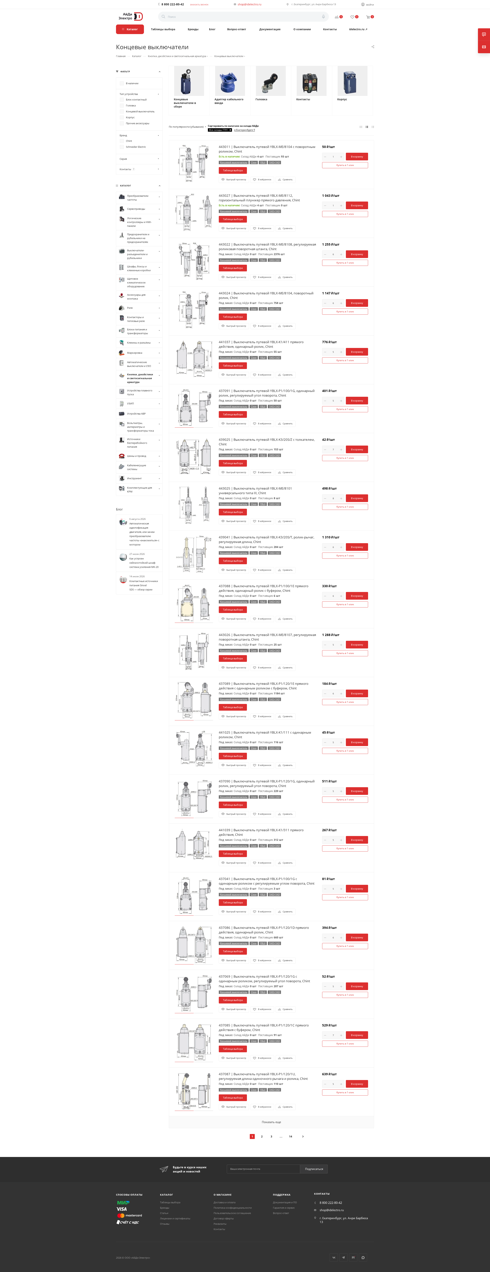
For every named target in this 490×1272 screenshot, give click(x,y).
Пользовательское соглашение (232, 1213)
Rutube (353, 1257)
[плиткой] (360, 127)
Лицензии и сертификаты (175, 1218)
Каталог (166, 1194)
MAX (363, 1257)
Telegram (343, 1257)
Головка (261, 99)
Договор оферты (224, 1218)
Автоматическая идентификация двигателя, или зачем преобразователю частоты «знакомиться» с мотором (144, 534)
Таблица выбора (233, 170)
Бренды (164, 1207)
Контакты (303, 99)
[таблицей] (372, 127)
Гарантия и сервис (284, 1207)
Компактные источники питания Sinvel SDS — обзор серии (143, 585)
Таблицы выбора (170, 1202)
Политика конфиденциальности (233, 1207)
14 (290, 1136)
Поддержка (282, 1194)
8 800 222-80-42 (173, 4)
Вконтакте (334, 1257)
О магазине (223, 1194)
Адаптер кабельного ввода (229, 101)
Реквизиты (220, 1223)
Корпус (342, 99)
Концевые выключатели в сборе (185, 103)
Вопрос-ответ (281, 1213)
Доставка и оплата (224, 1202)
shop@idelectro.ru (249, 4)
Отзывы (164, 1223)
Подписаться (314, 1169)
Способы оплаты (129, 1194)
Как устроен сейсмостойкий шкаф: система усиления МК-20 (143, 563)
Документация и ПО (285, 1202)
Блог (119, 509)
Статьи (164, 1213)
